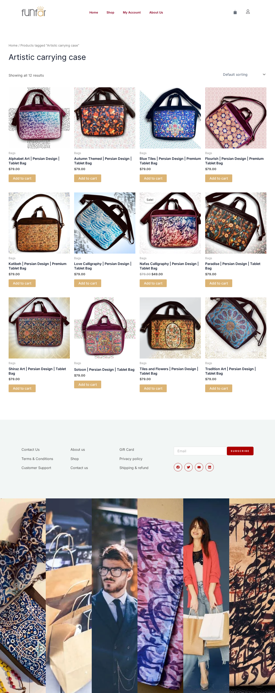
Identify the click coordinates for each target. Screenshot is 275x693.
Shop (110, 12)
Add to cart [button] (22, 178)
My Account (132, 12)
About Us (156, 12)
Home (93, 12)
